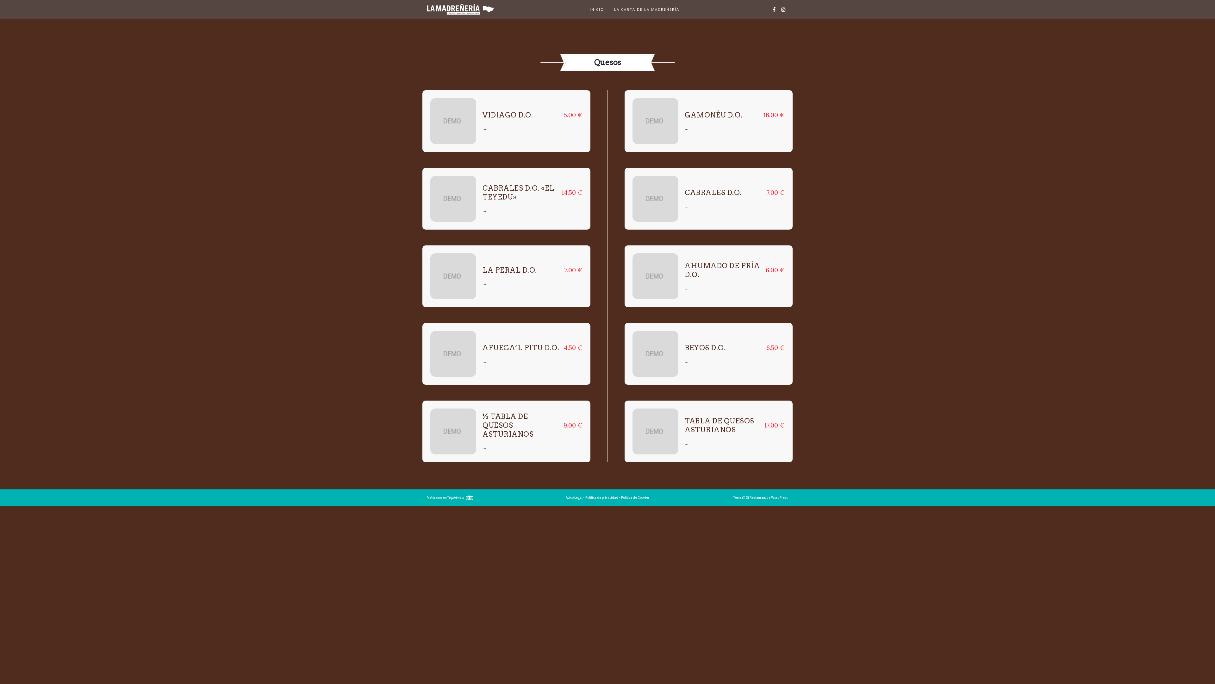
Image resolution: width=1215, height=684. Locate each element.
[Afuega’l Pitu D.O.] (453, 354)
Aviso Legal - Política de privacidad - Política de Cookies (608, 497)
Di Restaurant (755, 497)
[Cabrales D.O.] (655, 199)
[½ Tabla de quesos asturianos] (453, 431)
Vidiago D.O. (508, 115)
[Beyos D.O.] (655, 354)
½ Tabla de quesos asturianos (508, 425)
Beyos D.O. (705, 348)
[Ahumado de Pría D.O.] (655, 276)
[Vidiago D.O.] (453, 121)
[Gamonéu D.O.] (655, 121)
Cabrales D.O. (713, 192)
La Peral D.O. (510, 270)
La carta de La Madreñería (646, 9)
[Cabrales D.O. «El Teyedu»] (453, 199)
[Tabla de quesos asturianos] (655, 431)
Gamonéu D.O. (713, 115)
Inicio (597, 9)
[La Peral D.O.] (453, 276)
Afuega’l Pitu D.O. (521, 348)
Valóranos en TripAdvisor (446, 497)
